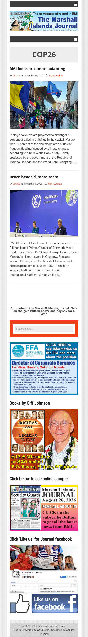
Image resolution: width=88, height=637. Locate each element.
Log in (17, 630)
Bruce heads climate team (34, 176)
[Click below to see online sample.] (44, 508)
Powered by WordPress (36, 630)
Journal (16, 75)
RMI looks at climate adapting (37, 68)
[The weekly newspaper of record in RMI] (44, 21)
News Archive (56, 75)
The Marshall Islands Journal (49, 626)
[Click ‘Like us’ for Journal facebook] (44, 579)
